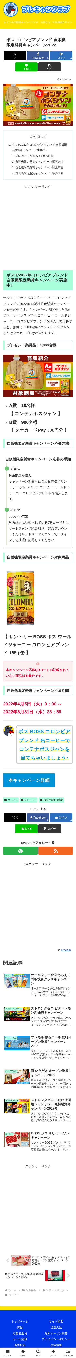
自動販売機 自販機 (53, 799)
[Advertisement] (38, 227)
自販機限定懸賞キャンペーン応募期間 (39, 173)
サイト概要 (56, 1321)
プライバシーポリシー (56, 1339)
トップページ (19, 1321)
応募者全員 (20, 1333)
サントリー (30, 799)
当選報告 (20, 1345)
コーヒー (12, 799)
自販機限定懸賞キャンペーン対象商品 (39, 167)
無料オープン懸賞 (56, 1333)
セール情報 (20, 1339)
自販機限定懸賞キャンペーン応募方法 (39, 161)
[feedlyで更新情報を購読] (20, 851)
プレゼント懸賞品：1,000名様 (34, 155)
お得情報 (56, 1345)
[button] (49, 66)
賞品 (20, 1327)
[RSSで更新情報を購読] (55, 851)
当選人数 (56, 1327)
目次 (32, 136)
